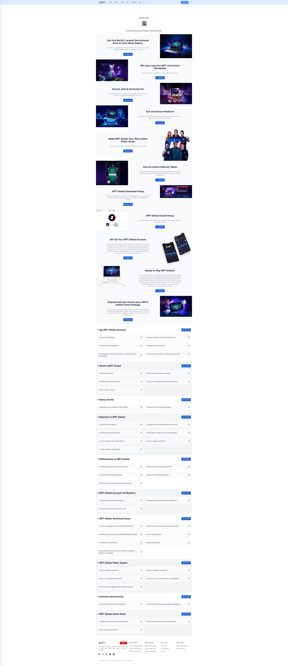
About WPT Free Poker (150, 646)
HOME (110, 2)
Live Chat (163, 651)
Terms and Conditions (181, 646)
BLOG (122, 2)
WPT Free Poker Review (135, 648)
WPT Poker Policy (180, 648)
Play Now (128, 55)
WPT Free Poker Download (136, 646)
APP (140, 2)
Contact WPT (164, 646)
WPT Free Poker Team (150, 648)
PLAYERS (134, 2)
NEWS (116, 2)
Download (184, 2)
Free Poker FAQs (165, 648)
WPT (128, 2)
